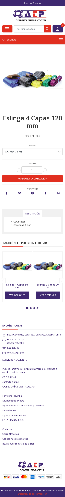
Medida (32, 145)
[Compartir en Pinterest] (32, 193)
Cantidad (32, 163)
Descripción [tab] (32, 213)
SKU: (27, 136)
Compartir (32, 189)
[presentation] (3, 280)
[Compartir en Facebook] (6, 193)
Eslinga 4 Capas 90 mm (17, 286)
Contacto (7, 429)
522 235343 (13, 347)
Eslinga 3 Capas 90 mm (48, 286)
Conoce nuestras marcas (15, 438)
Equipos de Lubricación (14, 415)
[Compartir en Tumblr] (45, 193)
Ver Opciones (17, 295)
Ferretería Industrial (12, 395)
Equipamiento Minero (13, 400)
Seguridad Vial (9, 410)
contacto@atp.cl (15, 352)
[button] (26, 308)
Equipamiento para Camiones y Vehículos (23, 405)
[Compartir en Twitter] (19, 193)
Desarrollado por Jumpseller (32, 493)
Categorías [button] (9, 39)
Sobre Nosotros (10, 433)
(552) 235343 (9, 377)
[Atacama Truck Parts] (31, 16)
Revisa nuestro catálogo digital (18, 443)
